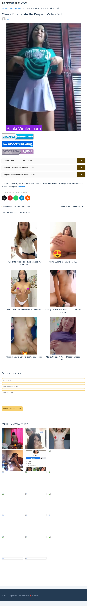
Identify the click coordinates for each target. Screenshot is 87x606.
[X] (4, 198)
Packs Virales (7, 8)
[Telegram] (21, 198)
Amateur (19, 8)
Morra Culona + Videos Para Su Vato (16, 206)
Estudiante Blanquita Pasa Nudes (72, 206)
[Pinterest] (10, 198)
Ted (8, 19)
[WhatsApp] (15, 198)
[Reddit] (27, 198)
